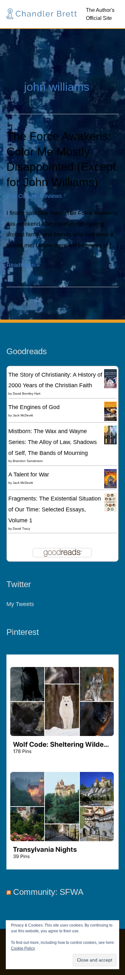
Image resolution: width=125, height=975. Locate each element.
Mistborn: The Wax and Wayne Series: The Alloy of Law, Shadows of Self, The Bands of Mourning (52, 442)
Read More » (23, 264)
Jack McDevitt (23, 415)
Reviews (51, 195)
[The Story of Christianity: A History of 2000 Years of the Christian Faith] (110, 378)
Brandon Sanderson (28, 461)
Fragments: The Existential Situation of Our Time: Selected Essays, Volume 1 (54, 509)
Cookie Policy (23, 948)
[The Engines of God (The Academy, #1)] (110, 411)
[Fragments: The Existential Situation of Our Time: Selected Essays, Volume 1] (110, 502)
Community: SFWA (48, 891)
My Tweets (20, 604)
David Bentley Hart (26, 393)
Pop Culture (21, 195)
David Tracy (21, 528)
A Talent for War (28, 474)
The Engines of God (34, 407)
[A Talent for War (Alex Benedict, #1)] (110, 478)
